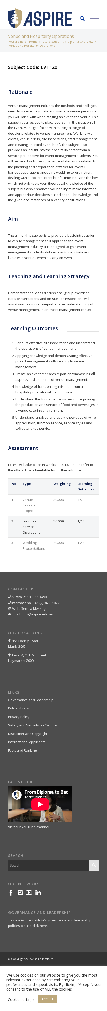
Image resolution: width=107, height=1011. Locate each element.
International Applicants (26, 742)
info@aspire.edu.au (37, 614)
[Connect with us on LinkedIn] (39, 894)
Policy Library (18, 708)
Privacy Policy (18, 716)
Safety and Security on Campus (33, 725)
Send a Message (34, 608)
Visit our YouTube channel (28, 826)
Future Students (52, 42)
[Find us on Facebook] (12, 894)
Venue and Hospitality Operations (41, 36)
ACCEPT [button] (48, 999)
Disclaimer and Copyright (27, 733)
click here (39, 925)
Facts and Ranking (22, 750)
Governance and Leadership (31, 700)
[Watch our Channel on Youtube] (30, 894)
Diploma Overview (80, 42)
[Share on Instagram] (21, 894)
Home (33, 42)
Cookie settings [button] (21, 999)
